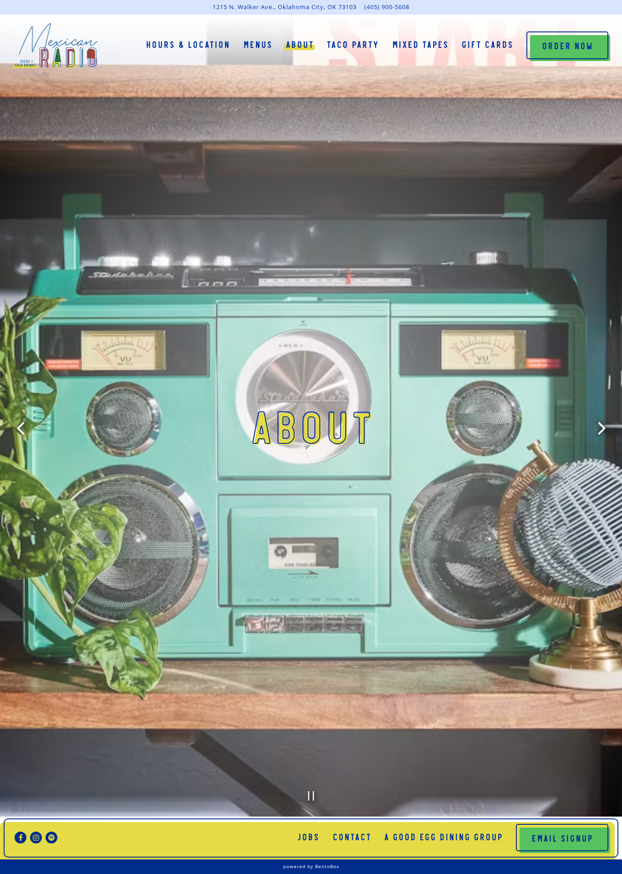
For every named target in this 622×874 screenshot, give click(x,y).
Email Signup (562, 837)
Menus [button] (257, 44)
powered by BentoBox (311, 866)
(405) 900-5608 (386, 7)
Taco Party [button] (352, 44)
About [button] (300, 44)
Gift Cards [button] (487, 44)
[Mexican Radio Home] (55, 44)
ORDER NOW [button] (567, 45)
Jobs (308, 836)
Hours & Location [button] (188, 44)
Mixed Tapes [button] (420, 44)
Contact (351, 836)
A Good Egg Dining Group (443, 836)
